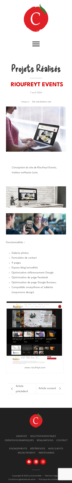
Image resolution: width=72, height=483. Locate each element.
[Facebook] (29, 462)
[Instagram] (43, 462)
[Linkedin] (36, 462)
